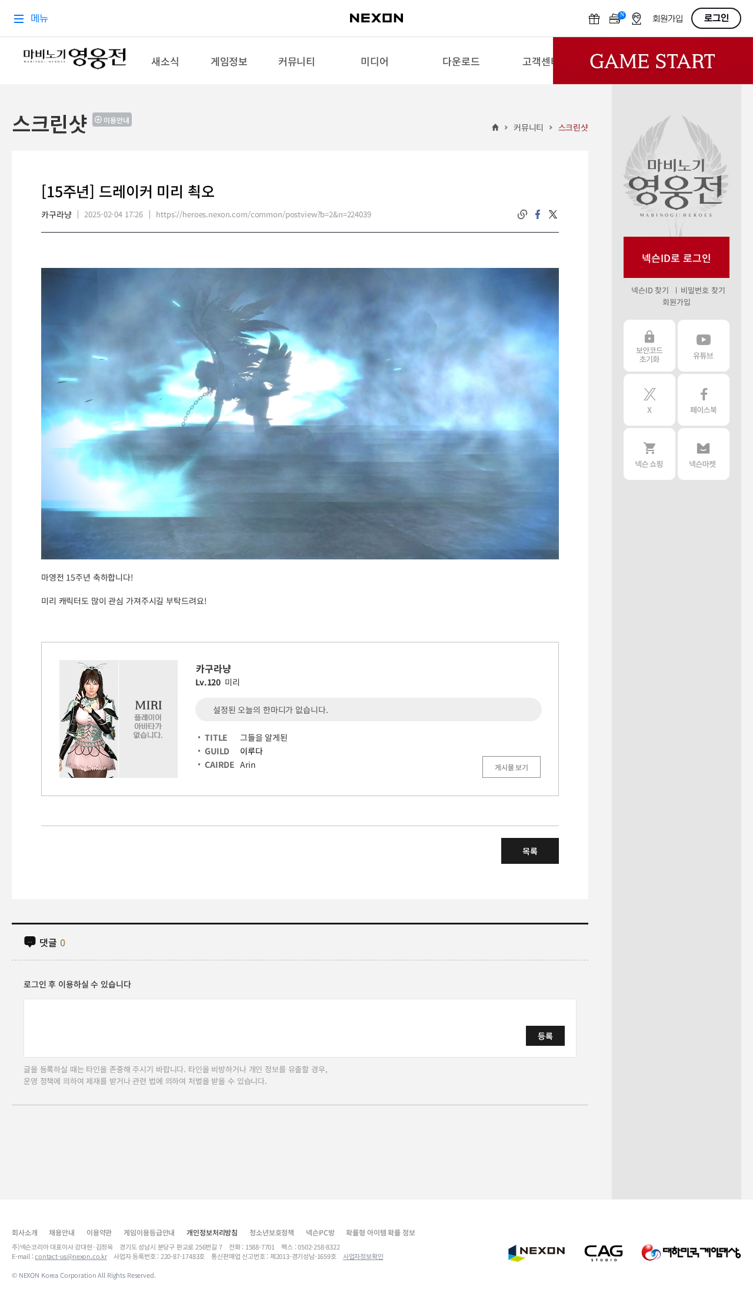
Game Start (653, 60)
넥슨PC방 (320, 1232)
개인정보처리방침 (212, 1232)
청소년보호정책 (271, 1232)
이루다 (251, 751)
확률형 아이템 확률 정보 (380, 1232)
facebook (538, 214)
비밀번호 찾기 (703, 290)
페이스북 (703, 400)
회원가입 (676, 301)
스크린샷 (573, 127)
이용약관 (99, 1232)
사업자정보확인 (363, 1256)
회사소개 (24, 1232)
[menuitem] (165, 60)
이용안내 (116, 120)
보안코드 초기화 (649, 346)
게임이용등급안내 (149, 1232)
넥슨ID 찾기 (650, 290)
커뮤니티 (529, 127)
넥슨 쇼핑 (649, 454)
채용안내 (61, 1232)
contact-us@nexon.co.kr (71, 1256)
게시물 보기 (511, 767)
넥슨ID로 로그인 (676, 257)
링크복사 (522, 214)
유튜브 (703, 346)
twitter (553, 214)
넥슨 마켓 (703, 454)
